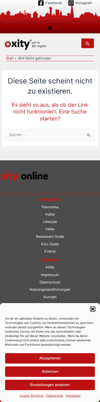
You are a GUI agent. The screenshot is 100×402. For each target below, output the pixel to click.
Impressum (73, 395)
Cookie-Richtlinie (31, 395)
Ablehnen (50, 371)
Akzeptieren (50, 358)
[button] (92, 309)
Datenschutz (54, 395)
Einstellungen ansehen (50, 384)
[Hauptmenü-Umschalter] (50, 28)
